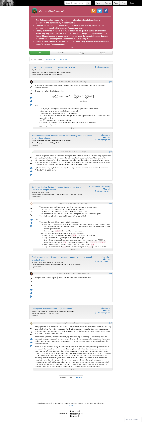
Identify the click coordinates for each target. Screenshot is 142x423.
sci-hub (107, 137)
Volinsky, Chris (56, 70)
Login (132, 3)
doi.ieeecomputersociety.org (100, 187)
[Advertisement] (71, 390)
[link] (110, 81)
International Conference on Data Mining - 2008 (46, 72)
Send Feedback (134, 419)
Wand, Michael (44, 192)
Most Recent (50, 59)
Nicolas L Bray (36, 311)
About (71, 405)
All (40, 53)
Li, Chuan (34, 192)
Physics (102, 53)
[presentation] (73, 98)
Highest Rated (64, 59)
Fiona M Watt (51, 141)
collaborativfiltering (44, 74)
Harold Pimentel (48, 311)
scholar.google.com (103, 67)
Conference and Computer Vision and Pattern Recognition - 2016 (51, 194)
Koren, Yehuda (44, 70)
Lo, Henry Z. (35, 262)
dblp (39, 196)
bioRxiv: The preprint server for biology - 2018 (45, 143)
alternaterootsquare (56, 74)
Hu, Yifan (34, 70)
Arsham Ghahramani (38, 141)
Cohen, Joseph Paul (48, 262)
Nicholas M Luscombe (64, 141)
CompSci (60, 53)
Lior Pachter (70, 311)
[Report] (31, 104)
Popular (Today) (36, 59)
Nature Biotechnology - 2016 (40, 313)
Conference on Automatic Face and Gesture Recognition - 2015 (51, 264)
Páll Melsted (60, 311)
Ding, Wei (60, 262)
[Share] (31, 101)
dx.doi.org (106, 135)
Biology (81, 53)
